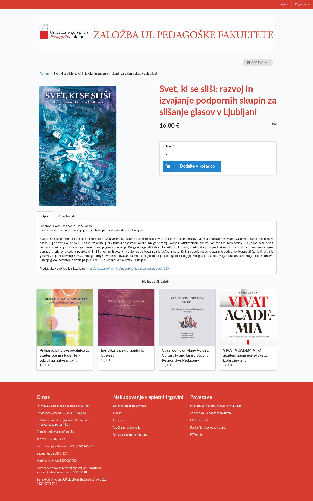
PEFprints (196, 434)
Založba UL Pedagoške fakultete (211, 413)
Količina (167, 146)
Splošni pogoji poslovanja (129, 406)
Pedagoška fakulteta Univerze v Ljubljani (216, 406)
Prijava (284, 4)
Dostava (118, 420)
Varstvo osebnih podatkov (130, 434)
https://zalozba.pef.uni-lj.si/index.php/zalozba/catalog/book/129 (127, 268)
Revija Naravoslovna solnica (208, 427)
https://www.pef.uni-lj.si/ (72, 420)
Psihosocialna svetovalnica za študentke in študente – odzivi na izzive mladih (64, 355)
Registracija (302, 4)
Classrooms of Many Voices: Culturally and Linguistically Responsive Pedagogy (185, 355)
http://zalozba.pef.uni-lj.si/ (53, 424)
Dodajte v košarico (197, 166)
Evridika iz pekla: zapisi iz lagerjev (122, 353)
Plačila (117, 413)
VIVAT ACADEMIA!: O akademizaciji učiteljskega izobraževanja (245, 355)
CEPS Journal (199, 420)
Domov (44, 73)
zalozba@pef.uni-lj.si (61, 431)
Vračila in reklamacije (126, 427)
